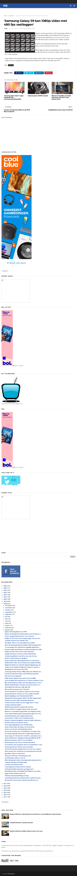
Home (5, 15)
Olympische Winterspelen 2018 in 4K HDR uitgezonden (23, 698)
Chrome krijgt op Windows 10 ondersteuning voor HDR (23, 649)
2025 (5, 588)
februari (8, 627)
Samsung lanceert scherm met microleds (19, 747)
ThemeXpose (11, 874)
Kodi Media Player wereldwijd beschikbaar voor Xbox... (23, 771)
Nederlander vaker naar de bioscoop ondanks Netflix (23, 663)
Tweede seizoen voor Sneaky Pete (16, 640)
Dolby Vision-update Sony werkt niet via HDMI (20, 678)
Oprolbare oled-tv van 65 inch (15, 753)
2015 (5, 788)
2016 (5, 786)
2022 (5, 595)
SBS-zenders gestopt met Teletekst (17, 689)
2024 (5, 590)
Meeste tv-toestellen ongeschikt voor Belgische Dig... (23, 711)
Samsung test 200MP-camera (38, 96)
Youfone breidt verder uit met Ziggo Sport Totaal (21, 702)
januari (7, 630)
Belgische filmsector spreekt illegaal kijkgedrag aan (23, 665)
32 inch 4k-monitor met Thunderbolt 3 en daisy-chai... (23, 731)
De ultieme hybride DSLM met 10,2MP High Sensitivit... (23, 733)
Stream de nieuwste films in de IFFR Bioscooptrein (22, 674)
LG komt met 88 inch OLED (14, 764)
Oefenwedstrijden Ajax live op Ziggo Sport (19, 769)
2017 (5, 783)
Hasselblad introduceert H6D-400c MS (17, 687)
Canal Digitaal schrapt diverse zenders (18, 767)
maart (7, 625)
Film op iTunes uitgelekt (13, 676)
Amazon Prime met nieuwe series (16, 722)
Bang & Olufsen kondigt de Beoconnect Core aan (26, 831)
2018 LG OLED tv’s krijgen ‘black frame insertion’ (21, 709)
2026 (5, 586)
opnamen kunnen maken (61, 37)
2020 (5, 599)
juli (6, 616)
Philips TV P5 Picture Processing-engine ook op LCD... (23, 638)
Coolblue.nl (5, 271)
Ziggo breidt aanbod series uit (15, 773)
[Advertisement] (38, 535)
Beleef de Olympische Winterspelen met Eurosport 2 (22, 634)
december (8, 605)
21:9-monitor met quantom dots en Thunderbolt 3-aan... (24, 745)
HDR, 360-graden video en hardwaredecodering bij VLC (23, 760)
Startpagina (5, 802)
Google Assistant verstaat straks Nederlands (20, 654)
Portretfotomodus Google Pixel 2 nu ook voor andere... (23, 749)
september (9, 612)
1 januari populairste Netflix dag (16, 762)
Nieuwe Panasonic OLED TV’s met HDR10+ (19, 740)
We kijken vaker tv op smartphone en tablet (20, 643)
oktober (8, 610)
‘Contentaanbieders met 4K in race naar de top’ (21, 656)
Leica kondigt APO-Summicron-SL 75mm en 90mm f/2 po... (24, 680)
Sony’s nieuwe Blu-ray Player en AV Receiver (19, 727)
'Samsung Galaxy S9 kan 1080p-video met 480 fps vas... (23, 671)
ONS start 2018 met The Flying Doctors (18, 756)
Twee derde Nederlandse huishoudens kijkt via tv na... (23, 714)
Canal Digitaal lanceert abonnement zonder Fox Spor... (23, 778)
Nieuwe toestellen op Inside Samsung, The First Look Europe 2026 (61, 97)
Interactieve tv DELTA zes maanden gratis (19, 718)
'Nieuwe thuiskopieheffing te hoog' (17, 776)
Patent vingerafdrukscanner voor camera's (19, 636)
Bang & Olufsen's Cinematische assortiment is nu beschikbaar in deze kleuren (35, 814)
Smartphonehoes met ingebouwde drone (19, 716)
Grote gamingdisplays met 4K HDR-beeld (18, 725)
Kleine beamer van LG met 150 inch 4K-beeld (20, 742)
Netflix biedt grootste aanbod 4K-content (19, 707)
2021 (5, 597)
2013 (5, 792)
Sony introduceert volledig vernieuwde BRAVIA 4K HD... (23, 738)
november (8, 608)
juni (6, 619)
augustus (8, 614)
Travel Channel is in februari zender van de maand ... (22, 691)
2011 (5, 797)
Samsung (11, 15)
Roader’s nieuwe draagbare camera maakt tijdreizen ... (23, 720)
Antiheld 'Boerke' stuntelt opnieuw (21, 822)
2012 (5, 795)
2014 (5, 790)
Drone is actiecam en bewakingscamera (18, 729)
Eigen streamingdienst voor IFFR (16, 632)
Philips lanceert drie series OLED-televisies (19, 651)
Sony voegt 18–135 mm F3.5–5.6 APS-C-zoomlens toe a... (23, 736)
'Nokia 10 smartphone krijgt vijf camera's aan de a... (22, 667)
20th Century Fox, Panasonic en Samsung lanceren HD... (23, 751)
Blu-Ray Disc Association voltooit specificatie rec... (22, 780)
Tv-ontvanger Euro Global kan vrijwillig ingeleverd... (22, 647)
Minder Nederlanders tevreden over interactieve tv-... (23, 685)
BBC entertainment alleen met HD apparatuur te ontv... (23, 683)
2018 (5, 603)
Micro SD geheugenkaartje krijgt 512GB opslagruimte (23, 645)
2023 (5, 592)
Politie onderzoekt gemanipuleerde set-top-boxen (22, 660)
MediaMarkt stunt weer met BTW (16, 669)
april (7, 623)
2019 (5, 601)
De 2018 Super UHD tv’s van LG (15, 758)
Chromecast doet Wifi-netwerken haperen (19, 700)
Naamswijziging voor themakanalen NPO (19, 696)
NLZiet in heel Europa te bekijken (16, 658)
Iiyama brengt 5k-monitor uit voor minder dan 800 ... (22, 694)
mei (6, 621)
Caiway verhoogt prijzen (13, 705)
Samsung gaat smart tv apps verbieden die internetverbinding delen (13, 97)
